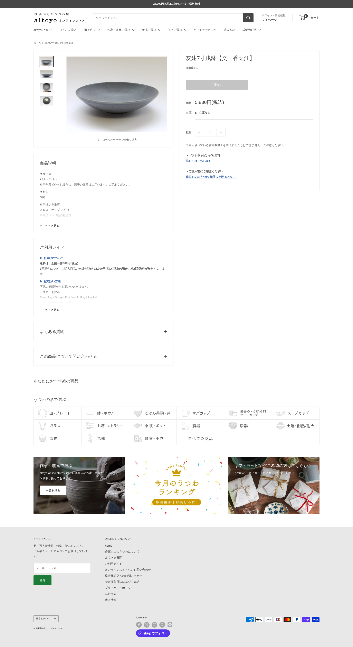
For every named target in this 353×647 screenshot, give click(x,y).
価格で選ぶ (175, 29)
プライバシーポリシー (119, 587)
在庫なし (216, 84)
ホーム (37, 43)
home (108, 545)
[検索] (248, 17)
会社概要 (110, 594)
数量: (189, 132)
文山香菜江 (192, 67)
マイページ (269, 19)
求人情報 (110, 599)
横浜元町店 (249, 29)
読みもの (229, 29)
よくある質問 (113, 557)
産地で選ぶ (149, 29)
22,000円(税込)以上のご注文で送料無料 (176, 3)
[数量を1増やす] (221, 132)
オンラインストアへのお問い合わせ (128, 569)
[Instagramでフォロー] (154, 625)
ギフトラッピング (205, 29)
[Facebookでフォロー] (139, 625)
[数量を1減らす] (199, 132)
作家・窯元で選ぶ (118, 29)
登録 (42, 580)
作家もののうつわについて (122, 551)
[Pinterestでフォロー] (162, 625)
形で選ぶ (90, 29)
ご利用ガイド (113, 563)
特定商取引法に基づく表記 (122, 581)
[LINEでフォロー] (170, 625)
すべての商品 (68, 29)
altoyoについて (43, 29)
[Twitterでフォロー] (147, 625)
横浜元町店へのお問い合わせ (123, 575)
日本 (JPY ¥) (42, 618)
